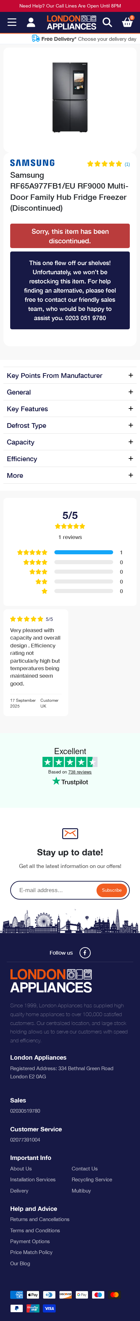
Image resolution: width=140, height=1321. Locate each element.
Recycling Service (92, 1179)
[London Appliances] (71, 22)
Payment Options (30, 1241)
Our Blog (20, 1263)
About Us (21, 1168)
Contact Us (85, 1168)
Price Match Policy (31, 1252)
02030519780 (25, 1111)
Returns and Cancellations (40, 1219)
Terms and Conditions (35, 1230)
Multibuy (81, 1191)
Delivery (19, 1191)
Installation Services (33, 1179)
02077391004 (25, 1140)
